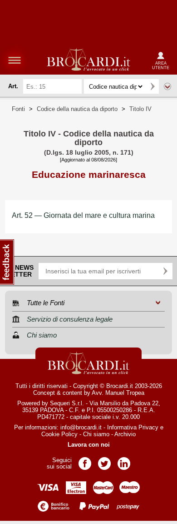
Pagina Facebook (85, 460)
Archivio (125, 434)
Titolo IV (140, 109)
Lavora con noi (89, 444)
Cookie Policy (59, 434)
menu (14, 60)
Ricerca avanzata (167, 86)
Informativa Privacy (132, 427)
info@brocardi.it (81, 427)
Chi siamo (96, 434)
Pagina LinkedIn (124, 460)
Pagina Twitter (104, 460)
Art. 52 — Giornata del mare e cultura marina (83, 215)
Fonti (18, 109)
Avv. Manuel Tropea (118, 392)
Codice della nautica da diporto (77, 109)
